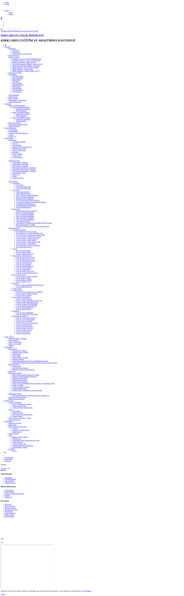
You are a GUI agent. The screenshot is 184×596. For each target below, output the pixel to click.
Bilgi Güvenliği (13, 98)
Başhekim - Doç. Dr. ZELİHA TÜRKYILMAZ (26, 59)
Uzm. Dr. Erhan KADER (24, 325)
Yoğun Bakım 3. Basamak (20, 166)
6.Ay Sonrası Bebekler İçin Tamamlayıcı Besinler (31, 202)
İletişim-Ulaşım (9, 401)
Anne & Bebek (13, 181)
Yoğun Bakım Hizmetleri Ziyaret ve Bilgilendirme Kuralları (30, 361)
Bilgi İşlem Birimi (17, 76)
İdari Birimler (12, 74)
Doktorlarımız (16, 439)
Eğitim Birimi (16, 86)
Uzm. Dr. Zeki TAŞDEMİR (24, 313)
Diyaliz (14, 176)
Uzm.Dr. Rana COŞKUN (24, 295)
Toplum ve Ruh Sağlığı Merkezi (18, 133)
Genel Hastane (12, 130)
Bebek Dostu (16, 209)
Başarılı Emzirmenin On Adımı (25, 224)
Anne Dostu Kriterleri (22, 192)
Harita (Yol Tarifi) (17, 413)
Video (10, 435)
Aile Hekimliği (16, 145)
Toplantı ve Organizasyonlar (20, 430)
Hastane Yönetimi (13, 57)
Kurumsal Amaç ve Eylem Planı (22, 54)
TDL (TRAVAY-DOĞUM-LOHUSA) (28, 200)
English (7, 4)
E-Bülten (15, 428)
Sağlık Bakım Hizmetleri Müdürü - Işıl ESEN (26, 66)
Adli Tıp (14, 143)
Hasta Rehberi (12, 349)
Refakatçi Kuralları (18, 359)
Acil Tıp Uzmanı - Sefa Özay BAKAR (28, 245)
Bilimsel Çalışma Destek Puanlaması (23, 370)
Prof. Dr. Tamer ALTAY (23, 281)
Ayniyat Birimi (16, 92)
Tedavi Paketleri (13, 340)
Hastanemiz (12, 48)
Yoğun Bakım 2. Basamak (20, 164)
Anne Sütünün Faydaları (19, 447)
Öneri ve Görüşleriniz (15, 402)
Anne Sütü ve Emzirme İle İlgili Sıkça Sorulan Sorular (32, 226)
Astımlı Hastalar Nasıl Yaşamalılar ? (23, 445)
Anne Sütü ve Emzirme (23, 221)
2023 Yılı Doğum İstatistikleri (25, 214)
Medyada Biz (12, 425)
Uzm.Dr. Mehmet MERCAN (25, 266)
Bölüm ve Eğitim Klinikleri (16, 105)
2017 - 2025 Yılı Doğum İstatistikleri (27, 195)
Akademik (8, 104)
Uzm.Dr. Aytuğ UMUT (23, 332)
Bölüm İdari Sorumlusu (23, 109)
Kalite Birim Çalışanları (19, 380)
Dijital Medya (9, 421)
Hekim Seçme (16, 354)
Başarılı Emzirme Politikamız (25, 199)
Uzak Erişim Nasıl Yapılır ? (20, 368)
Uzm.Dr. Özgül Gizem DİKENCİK (27, 302)
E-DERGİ (11, 449)
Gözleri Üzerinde (17, 442)
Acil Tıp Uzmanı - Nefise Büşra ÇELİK (28, 242)
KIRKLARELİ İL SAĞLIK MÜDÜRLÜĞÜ (22, 35)
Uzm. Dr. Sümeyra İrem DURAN (26, 306)
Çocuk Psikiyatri (17, 157)
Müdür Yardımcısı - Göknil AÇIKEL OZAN (25, 71)
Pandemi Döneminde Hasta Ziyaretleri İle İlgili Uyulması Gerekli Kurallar (34, 363)
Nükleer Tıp (12, 136)
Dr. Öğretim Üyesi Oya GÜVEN (26, 231)
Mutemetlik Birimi (17, 85)
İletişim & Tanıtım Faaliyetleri (17, 426)
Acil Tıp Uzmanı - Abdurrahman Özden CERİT (30, 235)
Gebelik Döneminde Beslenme (25, 204)
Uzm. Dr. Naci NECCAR (24, 262)
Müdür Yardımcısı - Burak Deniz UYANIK (25, 67)
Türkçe (7, 2)
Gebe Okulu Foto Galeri (23, 187)
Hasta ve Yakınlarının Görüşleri (21, 404)
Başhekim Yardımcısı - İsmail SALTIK (24, 62)
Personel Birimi (17, 83)
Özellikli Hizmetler (14, 161)
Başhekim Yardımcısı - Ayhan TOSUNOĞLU (26, 60)
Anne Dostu (16, 190)
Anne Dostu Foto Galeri (23, 193)
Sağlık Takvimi (16, 432)
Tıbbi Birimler (9, 138)
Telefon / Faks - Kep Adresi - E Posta (19, 418)
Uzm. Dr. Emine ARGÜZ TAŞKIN (27, 314)
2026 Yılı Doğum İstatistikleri (25, 197)
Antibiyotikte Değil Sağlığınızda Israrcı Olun (25, 440)
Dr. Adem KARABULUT (24, 247)
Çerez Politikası (86, 591)
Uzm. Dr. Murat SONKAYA (25, 254)
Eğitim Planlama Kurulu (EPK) (17, 124)
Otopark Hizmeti (17, 416)
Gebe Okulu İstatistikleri (23, 188)
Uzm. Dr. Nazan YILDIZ (24, 268)
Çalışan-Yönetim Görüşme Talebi (22, 407)
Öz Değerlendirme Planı (19, 389)
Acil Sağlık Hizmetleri (19, 142)
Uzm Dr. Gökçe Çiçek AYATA (25, 257)
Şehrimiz (11, 345)
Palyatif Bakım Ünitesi (19, 173)
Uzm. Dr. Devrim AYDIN (24, 321)
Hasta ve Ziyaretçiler (14, 344)
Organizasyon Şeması (15, 73)
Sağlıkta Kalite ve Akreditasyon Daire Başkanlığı (27, 390)
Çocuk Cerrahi (16, 155)
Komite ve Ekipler (17, 385)
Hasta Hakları (16, 356)
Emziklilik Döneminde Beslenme (26, 205)
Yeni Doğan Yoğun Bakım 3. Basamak (24, 171)
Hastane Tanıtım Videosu (20, 437)
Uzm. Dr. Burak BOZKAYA (25, 307)
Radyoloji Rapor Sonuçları (16, 399)
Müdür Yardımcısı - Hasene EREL (22, 69)
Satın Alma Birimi (17, 78)
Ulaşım (10, 409)
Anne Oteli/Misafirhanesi (23, 207)
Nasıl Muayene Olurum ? (20, 351)
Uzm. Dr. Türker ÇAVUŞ (24, 330)
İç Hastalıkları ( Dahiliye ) (20, 316)
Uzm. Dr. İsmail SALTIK (24, 299)
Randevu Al (12, 371)
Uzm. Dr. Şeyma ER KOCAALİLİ (27, 273)
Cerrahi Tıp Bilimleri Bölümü (21, 117)
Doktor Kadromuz (14, 228)
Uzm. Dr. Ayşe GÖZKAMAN (25, 319)
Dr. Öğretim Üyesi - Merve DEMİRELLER (29, 233)
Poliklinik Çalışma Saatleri (20, 352)
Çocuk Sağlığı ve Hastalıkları (21, 297)
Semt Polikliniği (13, 131)
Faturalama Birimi (17, 90)
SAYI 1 (14, 451)
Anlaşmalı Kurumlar (14, 102)
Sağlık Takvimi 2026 (14, 423)
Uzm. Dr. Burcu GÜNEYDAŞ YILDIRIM (29, 292)
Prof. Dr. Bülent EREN (23, 250)
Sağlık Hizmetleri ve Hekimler (17, 338)
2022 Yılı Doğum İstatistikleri (25, 212)
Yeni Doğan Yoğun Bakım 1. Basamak (24, 168)
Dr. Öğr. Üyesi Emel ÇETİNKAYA (27, 323)
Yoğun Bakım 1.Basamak (20, 162)
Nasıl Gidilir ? (16, 411)
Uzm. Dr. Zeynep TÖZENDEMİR (26, 304)
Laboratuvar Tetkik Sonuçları (17, 397)
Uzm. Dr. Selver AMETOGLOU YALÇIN (29, 300)
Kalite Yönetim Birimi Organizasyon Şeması (25, 375)
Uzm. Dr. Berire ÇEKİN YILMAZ (26, 294)
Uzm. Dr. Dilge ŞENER (23, 309)
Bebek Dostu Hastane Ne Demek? (26, 211)
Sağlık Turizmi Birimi (15, 342)
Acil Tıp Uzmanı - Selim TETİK (26, 240)
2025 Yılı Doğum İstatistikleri (25, 218)
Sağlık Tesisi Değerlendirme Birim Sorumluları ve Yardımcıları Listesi (33, 383)
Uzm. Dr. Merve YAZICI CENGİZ (27, 276)
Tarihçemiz (15, 50)
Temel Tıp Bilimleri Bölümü (20, 107)
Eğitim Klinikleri (21, 111)
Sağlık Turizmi (12, 97)
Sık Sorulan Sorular (14, 420)
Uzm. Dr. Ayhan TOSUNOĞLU (26, 318)
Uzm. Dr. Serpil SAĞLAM (24, 326)
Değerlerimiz (16, 52)
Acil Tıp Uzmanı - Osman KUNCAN (27, 238)
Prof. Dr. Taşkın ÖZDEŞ (23, 252)
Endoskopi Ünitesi (17, 178)
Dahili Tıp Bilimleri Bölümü (20, 112)
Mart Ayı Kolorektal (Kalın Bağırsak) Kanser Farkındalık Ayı (30, 395)
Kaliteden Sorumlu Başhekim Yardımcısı (24, 376)
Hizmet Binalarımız (10, 128)
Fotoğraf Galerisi (13, 433)
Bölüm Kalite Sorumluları (20, 382)
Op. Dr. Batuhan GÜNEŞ (24, 280)
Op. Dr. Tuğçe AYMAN (23, 278)
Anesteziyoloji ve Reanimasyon (21, 147)
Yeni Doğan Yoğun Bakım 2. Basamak (24, 169)
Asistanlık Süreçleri (14, 126)
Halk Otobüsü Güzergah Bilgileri (22, 414)
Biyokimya (15, 152)
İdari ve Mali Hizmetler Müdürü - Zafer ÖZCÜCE (27, 64)
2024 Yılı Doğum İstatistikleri (25, 216)
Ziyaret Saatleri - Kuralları (20, 357)
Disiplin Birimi (16, 79)
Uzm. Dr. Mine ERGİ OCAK (25, 259)
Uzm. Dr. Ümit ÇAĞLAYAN (25, 271)
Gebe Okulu (16, 183)
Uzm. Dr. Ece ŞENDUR (23, 264)
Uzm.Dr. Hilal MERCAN (24, 287)
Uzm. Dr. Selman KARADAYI (25, 261)
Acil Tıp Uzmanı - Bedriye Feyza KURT (28, 237)
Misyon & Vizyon (13, 55)
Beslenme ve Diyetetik (19, 149)
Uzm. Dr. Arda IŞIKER (23, 269)
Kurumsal (8, 47)
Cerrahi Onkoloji (17, 154)
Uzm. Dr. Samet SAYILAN (24, 328)
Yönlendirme (9, 347)
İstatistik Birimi (16, 88)
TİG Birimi (15, 81)
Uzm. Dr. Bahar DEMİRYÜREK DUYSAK (30, 285)
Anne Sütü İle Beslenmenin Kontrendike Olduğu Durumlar (34, 223)
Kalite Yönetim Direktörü (20, 378)
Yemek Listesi (16, 366)
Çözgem (11, 135)
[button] (7, 10)
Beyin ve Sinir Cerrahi (19, 150)
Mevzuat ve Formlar (14, 123)
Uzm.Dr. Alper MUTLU (23, 333)
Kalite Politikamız (13, 95)
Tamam (3, 594)
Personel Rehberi (13, 364)
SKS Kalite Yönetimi (14, 373)
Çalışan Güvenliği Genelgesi (21, 387)
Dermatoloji (15, 311)
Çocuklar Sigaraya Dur (19, 444)
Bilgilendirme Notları (14, 394)
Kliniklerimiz (12, 140)
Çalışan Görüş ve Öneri (19, 406)
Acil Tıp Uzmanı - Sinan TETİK (26, 243)
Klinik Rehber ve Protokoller (17, 100)
